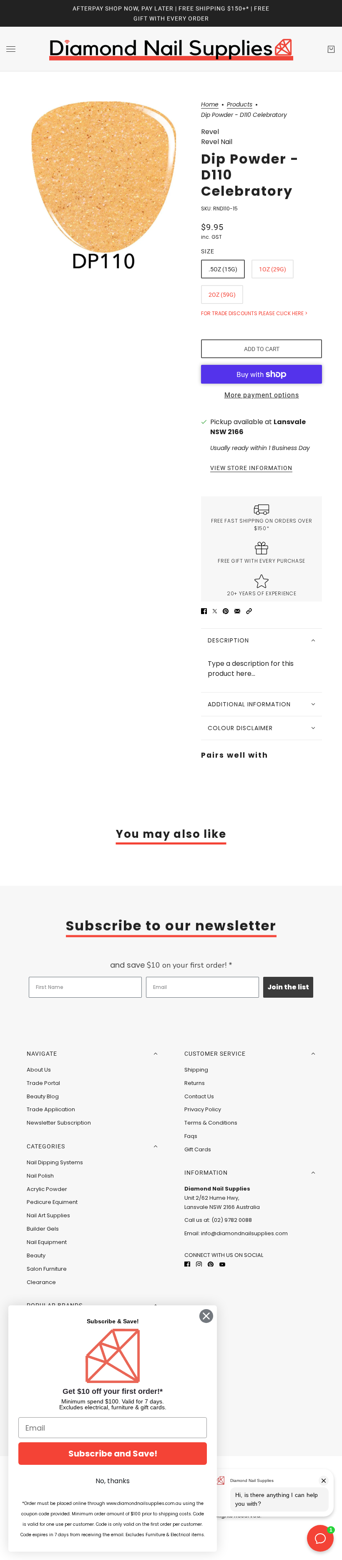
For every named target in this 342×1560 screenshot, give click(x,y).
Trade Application (51, 1109)
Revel (210, 132)
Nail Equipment (47, 1242)
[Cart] (331, 49)
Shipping (196, 1070)
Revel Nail (216, 142)
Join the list (288, 987)
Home (210, 105)
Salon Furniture (47, 1269)
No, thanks (113, 1481)
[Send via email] (237, 610)
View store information (251, 468)
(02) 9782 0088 (231, 1220)
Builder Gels (43, 1229)
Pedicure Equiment (52, 1202)
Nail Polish (40, 1176)
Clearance (41, 1282)
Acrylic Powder (47, 1189)
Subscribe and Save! (112, 1453)
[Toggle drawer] (10, 49)
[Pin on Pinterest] (225, 610)
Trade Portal (43, 1083)
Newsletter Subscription (59, 1123)
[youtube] (222, 1264)
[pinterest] (210, 1264)
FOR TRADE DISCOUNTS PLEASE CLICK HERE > (254, 313)
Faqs (190, 1136)
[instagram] (199, 1264)
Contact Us (199, 1096)
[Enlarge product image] (104, 185)
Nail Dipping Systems (55, 1162)
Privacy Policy (202, 1109)
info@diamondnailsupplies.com (244, 1233)
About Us (39, 1070)
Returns (194, 1083)
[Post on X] (214, 610)
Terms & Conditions (210, 1123)
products (239, 105)
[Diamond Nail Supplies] (171, 49)
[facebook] (187, 1264)
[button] (249, 610)
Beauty (36, 1255)
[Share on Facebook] (204, 610)
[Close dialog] (206, 1316)
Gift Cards (197, 1149)
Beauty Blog (43, 1096)
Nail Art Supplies (48, 1215)
